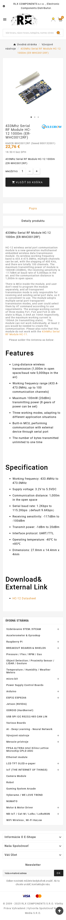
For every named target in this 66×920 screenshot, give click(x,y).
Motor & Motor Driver (19, 807)
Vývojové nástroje (17, 735)
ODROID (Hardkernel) (19, 710)
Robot (10, 782)
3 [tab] (38, 117)
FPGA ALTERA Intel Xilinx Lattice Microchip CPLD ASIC (27, 749)
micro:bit (12, 678)
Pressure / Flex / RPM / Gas (24, 654)
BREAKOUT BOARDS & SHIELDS (26, 648)
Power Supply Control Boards (24, 685)
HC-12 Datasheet (24, 598)
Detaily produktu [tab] (33, 221)
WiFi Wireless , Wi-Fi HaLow (24, 820)
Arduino (11, 691)
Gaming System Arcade (21, 788)
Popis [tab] (33, 208)
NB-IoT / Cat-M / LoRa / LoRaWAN (28, 813)
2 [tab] (35, 117)
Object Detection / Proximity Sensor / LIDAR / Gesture (30, 662)
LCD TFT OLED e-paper (21, 763)
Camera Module (16, 776)
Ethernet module (17, 757)
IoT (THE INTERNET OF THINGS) (27, 769)
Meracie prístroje (17, 741)
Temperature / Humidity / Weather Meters (28, 671)
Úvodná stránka (17, 620)
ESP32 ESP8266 (16, 697)
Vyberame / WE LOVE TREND (24, 795)
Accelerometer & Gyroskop (23, 635)
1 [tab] (31, 117)
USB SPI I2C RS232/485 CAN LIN (26, 716)
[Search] (58, 33)
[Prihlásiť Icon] (53, 19)
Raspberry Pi (14, 641)
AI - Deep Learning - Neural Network (29, 729)
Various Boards (16, 722)
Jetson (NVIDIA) (16, 704)
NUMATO (12, 801)
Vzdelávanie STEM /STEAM (23, 629)
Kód (7, 143)
